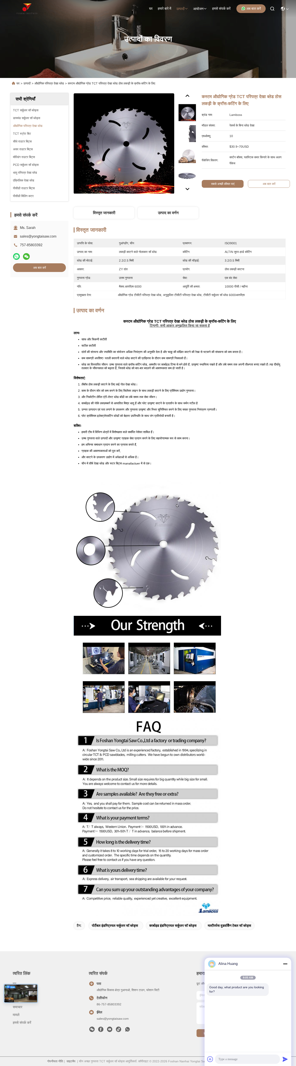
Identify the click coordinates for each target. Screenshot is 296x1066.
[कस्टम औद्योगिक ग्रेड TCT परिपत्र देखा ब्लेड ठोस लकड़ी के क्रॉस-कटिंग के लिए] (124, 143)
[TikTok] (118, 1030)
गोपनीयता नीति (55, 1061)
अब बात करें (253, 8)
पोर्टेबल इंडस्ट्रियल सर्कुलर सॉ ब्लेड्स (115, 925)
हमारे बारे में (164, 8)
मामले (16, 1015)
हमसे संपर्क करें (221, 8)
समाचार (17, 1007)
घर (151, 8)
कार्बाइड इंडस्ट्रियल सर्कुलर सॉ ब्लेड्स (173, 925)
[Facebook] (101, 1030)
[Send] (285, 1059)
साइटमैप (71, 1061)
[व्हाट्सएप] (16, 256)
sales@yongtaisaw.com (38, 236)
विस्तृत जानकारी (104, 213)
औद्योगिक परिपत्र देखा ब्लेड (49, 83)
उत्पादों (180, 9)
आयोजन (198, 9)
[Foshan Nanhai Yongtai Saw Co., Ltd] (27, 8)
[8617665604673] (127, 1030)
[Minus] (285, 963)
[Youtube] (110, 1030)
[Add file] (210, 1059)
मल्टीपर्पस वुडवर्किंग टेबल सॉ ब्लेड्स (229, 925)
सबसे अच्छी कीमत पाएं (222, 183)
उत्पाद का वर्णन (168, 213)
